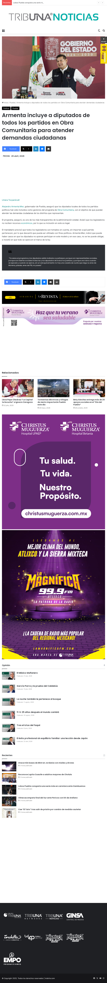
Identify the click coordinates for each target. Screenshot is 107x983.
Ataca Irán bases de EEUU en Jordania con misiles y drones (46, 763)
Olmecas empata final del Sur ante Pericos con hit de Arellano (48, 797)
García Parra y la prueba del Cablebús (37, 686)
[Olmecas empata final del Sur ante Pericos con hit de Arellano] (9, 801)
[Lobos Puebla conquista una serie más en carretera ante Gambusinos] (9, 790)
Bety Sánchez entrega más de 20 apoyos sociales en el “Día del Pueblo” (89, 402)
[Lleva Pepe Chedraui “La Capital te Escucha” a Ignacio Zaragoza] (18, 388)
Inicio (6, 103)
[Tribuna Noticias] (53, 16)
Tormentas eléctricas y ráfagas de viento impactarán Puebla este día (53, 402)
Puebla (12, 103)
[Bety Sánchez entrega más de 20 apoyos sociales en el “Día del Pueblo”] (89, 388)
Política (6, 108)
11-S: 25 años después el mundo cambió (38, 712)
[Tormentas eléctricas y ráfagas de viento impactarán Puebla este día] (53, 388)
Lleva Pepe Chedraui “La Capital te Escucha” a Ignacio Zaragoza (17, 400)
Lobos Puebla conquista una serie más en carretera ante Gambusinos (41, 3)
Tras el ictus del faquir (28, 725)
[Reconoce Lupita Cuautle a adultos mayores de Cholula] (9, 778)
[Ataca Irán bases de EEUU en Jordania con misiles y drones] (9, 766)
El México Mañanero (27, 673)
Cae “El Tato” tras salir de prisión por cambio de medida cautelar (49, 809)
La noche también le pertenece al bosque (39, 699)
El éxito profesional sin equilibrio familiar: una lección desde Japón (52, 738)
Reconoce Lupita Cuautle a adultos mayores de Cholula (45, 774)
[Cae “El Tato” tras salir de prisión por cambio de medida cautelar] (9, 813)
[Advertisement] (53, 176)
